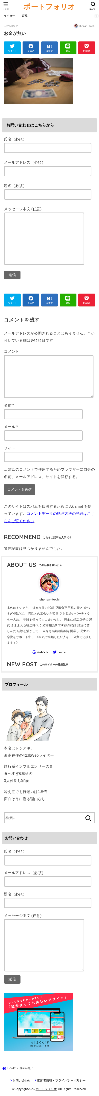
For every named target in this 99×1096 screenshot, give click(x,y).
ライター (9, 16)
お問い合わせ (22, 1080)
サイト (9, 448)
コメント (11, 351)
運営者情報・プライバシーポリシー (61, 1080)
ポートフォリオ (49, 6)
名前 (9, 405)
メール (11, 427)
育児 (25, 16)
